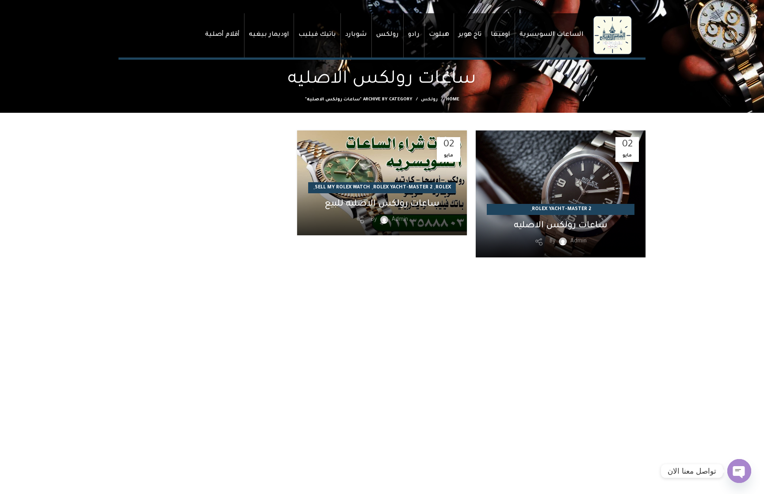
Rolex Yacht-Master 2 (561, 209)
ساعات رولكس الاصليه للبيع (382, 204)
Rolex (443, 187)
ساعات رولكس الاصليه (560, 226)
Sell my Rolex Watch (342, 187)
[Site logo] (612, 35)
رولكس (429, 99)
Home (452, 99)
